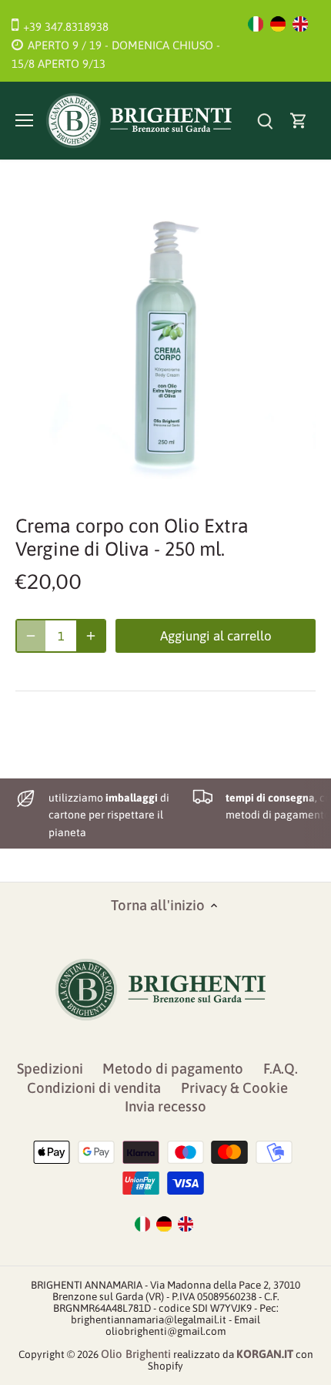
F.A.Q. (280, 1069)
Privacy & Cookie (234, 1088)
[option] (165, 342)
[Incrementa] (90, 636)
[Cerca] (265, 120)
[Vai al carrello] (298, 120)
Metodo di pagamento (172, 1069)
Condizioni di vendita (94, 1088)
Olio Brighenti (136, 1353)
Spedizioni (50, 1069)
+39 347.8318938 (66, 26)
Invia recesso (165, 1106)
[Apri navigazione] (24, 120)
